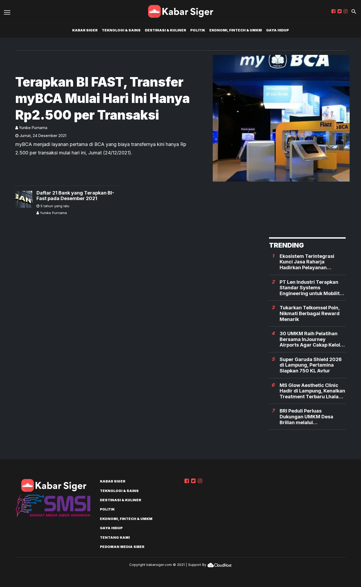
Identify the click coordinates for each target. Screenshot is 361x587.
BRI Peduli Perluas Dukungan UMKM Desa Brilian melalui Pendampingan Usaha (306, 416)
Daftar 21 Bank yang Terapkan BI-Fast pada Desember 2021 (75, 195)
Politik (197, 30)
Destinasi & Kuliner (165, 30)
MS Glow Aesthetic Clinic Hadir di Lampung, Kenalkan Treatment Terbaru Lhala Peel (312, 391)
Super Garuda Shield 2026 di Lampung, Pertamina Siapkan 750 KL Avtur (311, 365)
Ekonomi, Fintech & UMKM (235, 30)
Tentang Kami (115, 537)
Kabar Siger (85, 30)
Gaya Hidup (277, 30)
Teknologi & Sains (121, 30)
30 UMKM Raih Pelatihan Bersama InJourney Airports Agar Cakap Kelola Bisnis (311, 339)
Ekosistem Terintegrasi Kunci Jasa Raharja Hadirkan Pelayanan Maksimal (307, 262)
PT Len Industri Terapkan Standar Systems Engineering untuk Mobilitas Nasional (312, 287)
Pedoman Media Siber (122, 547)
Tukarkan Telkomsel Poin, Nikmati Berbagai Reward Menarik (310, 313)
